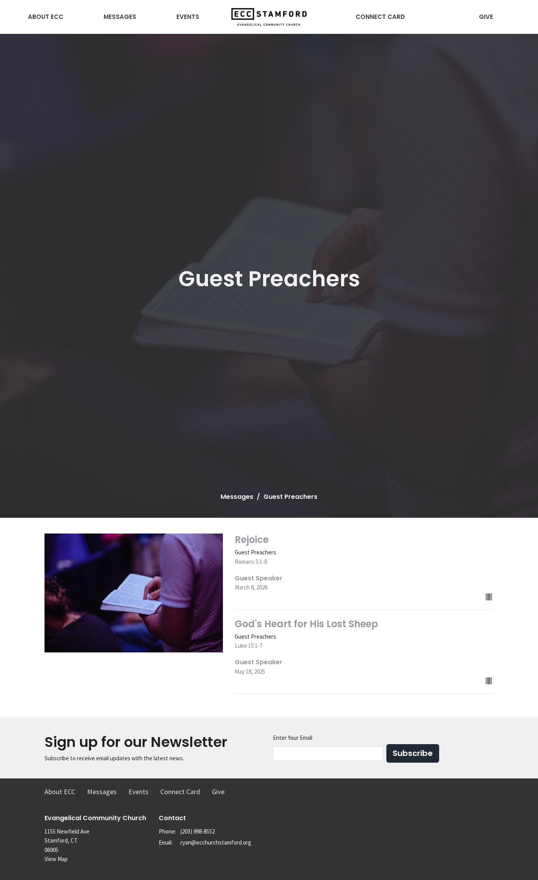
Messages (120, 17)
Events (187, 17)
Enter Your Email (292, 737)
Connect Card (380, 17)
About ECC (45, 17)
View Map (56, 859)
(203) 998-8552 (197, 831)
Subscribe (413, 753)
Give (486, 17)
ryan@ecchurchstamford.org (215, 842)
